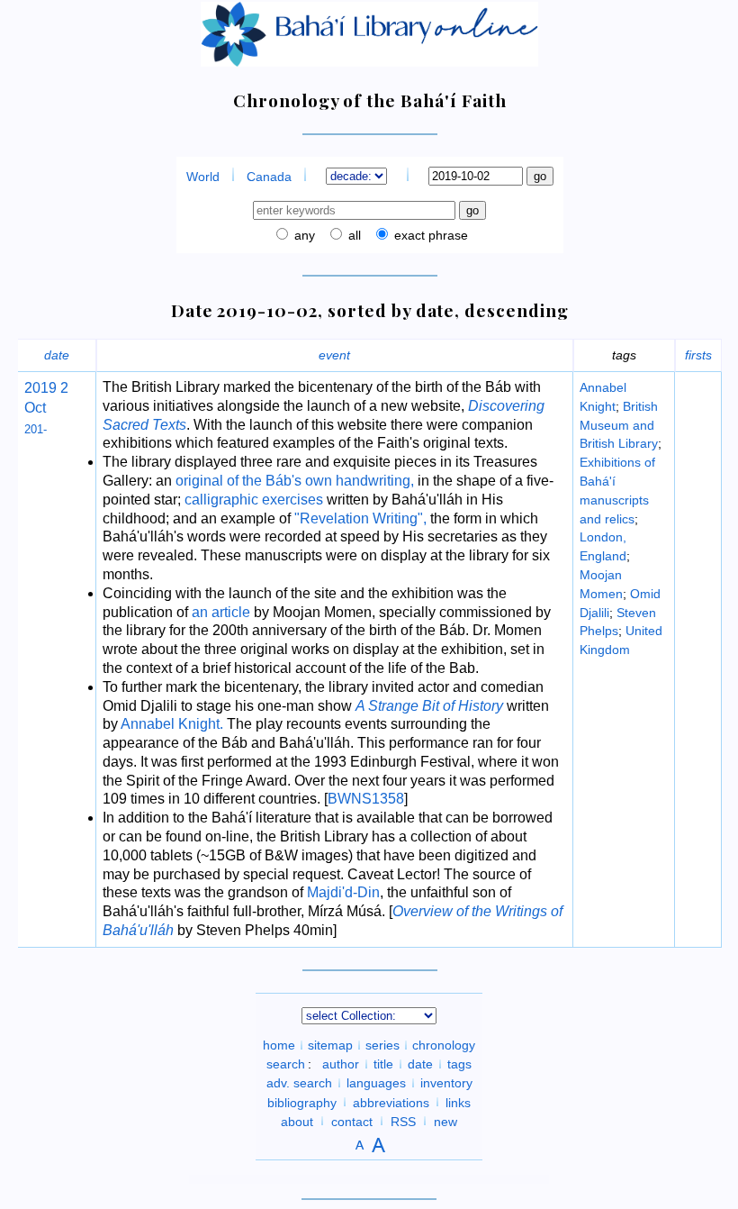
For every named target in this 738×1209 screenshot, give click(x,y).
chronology (443, 1045)
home (279, 1045)
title (383, 1064)
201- (35, 429)
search (285, 1064)
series (382, 1045)
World (203, 176)
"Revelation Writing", (360, 518)
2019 (40, 387)
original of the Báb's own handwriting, (295, 480)
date (56, 355)
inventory (446, 1083)
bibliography (302, 1102)
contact (352, 1121)
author (340, 1064)
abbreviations (391, 1102)
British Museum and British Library (619, 425)
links (458, 1102)
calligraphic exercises (253, 499)
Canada (269, 176)
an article (221, 612)
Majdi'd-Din (343, 892)
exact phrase (429, 235)
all (353, 235)
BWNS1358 (366, 798)
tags (459, 1064)
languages (376, 1083)
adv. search (299, 1083)
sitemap (330, 1045)
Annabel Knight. (172, 724)
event (334, 355)
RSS (403, 1121)
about (297, 1121)
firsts (698, 355)
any (303, 235)
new (445, 1121)
